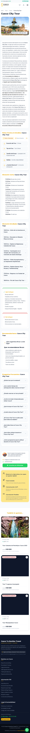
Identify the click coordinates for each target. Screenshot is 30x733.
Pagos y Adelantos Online (7, 692)
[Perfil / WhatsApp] (23, 5)
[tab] (8, 138)
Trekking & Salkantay (6, 671)
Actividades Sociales (6, 708)
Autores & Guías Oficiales (7, 685)
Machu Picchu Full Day (6, 663)
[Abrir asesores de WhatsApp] (27, 730)
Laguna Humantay (5, 667)
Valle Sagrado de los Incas (7, 669)
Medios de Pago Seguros (6, 690)
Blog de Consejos (5, 694)
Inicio (2, 10)
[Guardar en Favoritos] (27, 518)
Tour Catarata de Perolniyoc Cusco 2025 (14, 545)
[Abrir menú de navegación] (27, 5)
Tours (6, 10)
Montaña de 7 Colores (6, 665)
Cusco (10, 10)
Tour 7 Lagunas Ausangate (10, 584)
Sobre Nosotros (5, 683)
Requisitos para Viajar (6, 687)
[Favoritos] (19, 5)
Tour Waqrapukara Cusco (10, 622)
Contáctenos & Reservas (7, 696)
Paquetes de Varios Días (6, 674)
